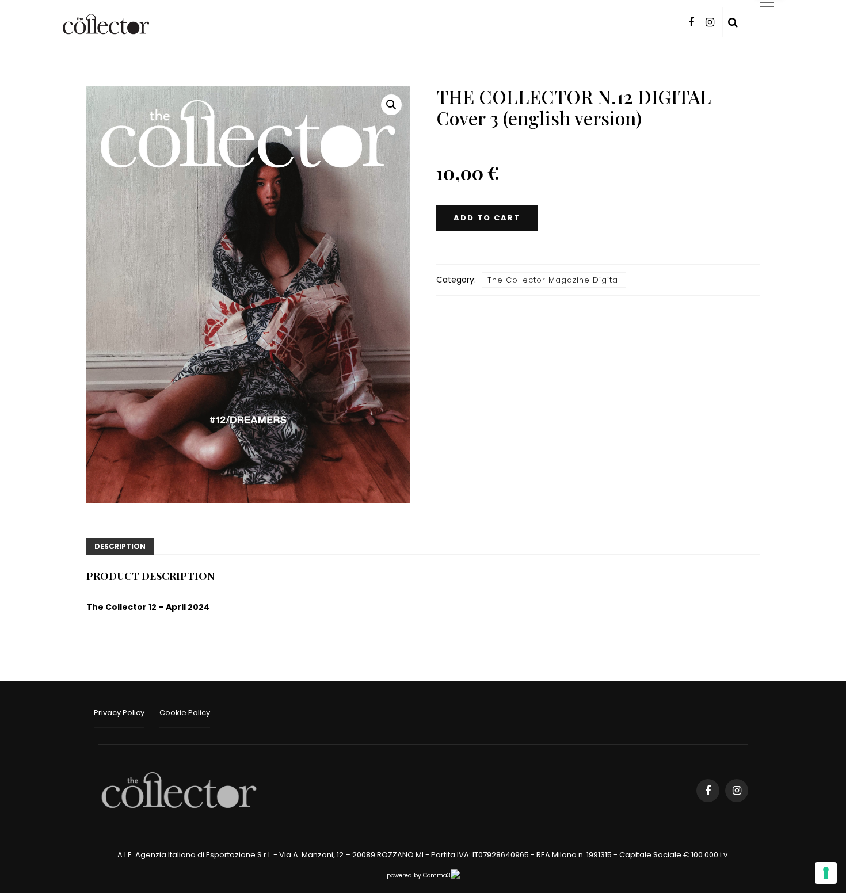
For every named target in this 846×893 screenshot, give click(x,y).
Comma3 (437, 875)
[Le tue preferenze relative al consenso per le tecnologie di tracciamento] (826, 873)
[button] (391, 104)
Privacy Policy (119, 712)
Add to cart (487, 217)
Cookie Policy (184, 712)
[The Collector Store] (179, 790)
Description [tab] (120, 546)
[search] (733, 22)
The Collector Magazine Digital (553, 279)
